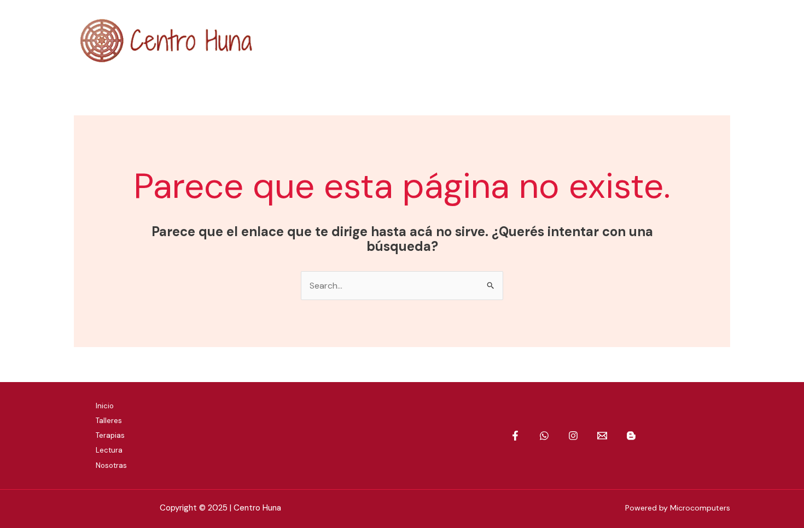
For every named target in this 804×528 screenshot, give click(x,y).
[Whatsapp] (641, 41)
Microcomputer (698, 508)
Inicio (105, 405)
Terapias (110, 435)
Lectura (109, 450)
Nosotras (111, 465)
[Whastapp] (544, 435)
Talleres (109, 420)
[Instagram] (668, 41)
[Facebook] (614, 41)
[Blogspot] (723, 41)
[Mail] (696, 41)
